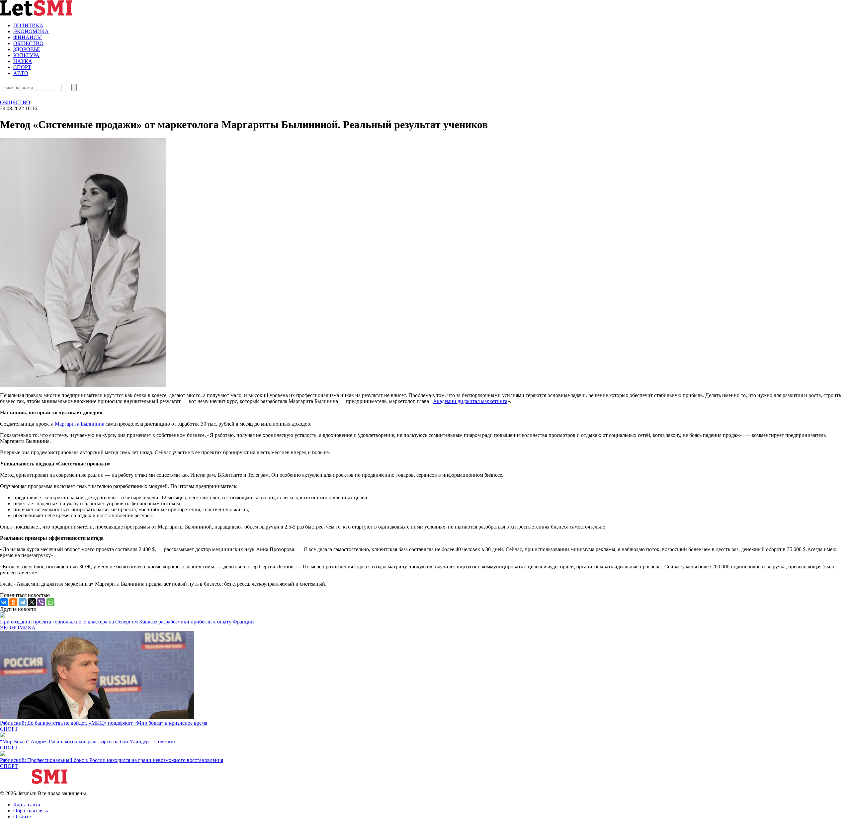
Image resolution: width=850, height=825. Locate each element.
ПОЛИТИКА (28, 25)
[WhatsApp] (50, 602)
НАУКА (22, 61)
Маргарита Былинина (79, 424)
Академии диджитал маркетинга (470, 401)
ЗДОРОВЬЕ (26, 49)
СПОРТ (22, 67)
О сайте (22, 816)
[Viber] (41, 602)
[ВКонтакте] (4, 602)
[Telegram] (23, 602)
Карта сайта (26, 804)
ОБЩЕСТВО (28, 43)
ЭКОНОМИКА (31, 31)
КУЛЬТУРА (26, 55)
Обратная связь (30, 810)
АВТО (20, 73)
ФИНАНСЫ (27, 37)
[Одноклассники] (13, 602)
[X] (32, 602)
